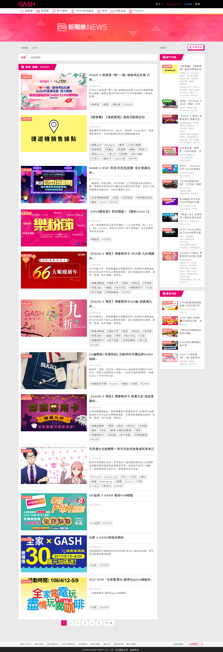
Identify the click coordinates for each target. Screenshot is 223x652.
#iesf (103, 202)
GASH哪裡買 (68, 644)
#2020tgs (184, 242)
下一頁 (109, 623)
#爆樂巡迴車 (185, 191)
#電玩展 (189, 236)
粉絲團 (188, 4)
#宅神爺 (147, 283)
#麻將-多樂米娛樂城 (120, 430)
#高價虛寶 (194, 247)
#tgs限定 (184, 247)
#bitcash (95, 477)
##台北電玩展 (186, 158)
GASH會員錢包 (84, 10)
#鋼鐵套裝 (185, 193)
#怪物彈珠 (96, 149)
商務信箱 (120, 10)
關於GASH (25, 644)
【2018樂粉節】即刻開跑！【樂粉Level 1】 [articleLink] (120, 211)
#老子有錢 (136, 154)
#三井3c (95, 158)
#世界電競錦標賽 (99, 197)
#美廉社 (109, 149)
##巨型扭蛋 (185, 160)
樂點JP (107, 644)
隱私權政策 (52, 644)
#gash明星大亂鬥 (188, 245)
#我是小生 (195, 221)
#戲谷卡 (107, 158)
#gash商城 (185, 209)
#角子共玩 (120, 287)
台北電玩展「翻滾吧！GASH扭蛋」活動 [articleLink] (190, 151)
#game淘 (120, 158)
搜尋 (198, 4)
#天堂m (194, 193)
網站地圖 (95, 644)
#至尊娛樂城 (111, 292)
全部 (23, 57)
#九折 (149, 287)
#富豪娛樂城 (97, 283)
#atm (194, 206)
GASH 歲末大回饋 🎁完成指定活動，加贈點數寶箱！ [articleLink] (191, 320)
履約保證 (39, 644)
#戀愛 (119, 481)
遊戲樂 (28, 10)
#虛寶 (105, 104)
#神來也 (135, 283)
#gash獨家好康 (187, 239)
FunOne (138, 10)
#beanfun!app (187, 173)
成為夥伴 (83, 644)
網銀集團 (118, 644)
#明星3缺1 (96, 287)
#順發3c (142, 149)
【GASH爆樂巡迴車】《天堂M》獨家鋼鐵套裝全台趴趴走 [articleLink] (191, 184)
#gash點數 (185, 176)
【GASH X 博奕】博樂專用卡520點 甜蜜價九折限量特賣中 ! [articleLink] (191, 256)
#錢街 (93, 430)
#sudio (114, 383)
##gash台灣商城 (188, 309)
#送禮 (134, 383)
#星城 (124, 283)
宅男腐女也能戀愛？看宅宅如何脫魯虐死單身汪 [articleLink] (121, 449)
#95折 (195, 209)
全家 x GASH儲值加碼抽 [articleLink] (106, 537)
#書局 (121, 145)
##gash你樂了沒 (188, 155)
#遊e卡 (112, 154)
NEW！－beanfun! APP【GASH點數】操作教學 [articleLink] (190, 169)
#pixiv (129, 481)
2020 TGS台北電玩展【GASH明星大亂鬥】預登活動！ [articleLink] (190, 232)
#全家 (93, 565)
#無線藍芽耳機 (98, 383)
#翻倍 (93, 202)
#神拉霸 (111, 435)
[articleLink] (54, 91)
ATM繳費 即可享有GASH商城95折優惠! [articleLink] (190, 202)
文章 (34, 48)
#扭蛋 (115, 197)
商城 (104, 10)
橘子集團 (131, 644)
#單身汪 (106, 486)
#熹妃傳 (116, 104)
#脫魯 (93, 481)
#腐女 (143, 477)
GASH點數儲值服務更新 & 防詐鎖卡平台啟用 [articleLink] (190, 305)
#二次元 (94, 486)
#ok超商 (95, 523)
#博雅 (110, 425)
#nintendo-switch (188, 110)
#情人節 (142, 340)
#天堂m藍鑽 (134, 145)
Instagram (172, 4)
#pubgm (110, 145)
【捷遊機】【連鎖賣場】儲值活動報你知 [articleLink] (117, 117)
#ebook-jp (106, 481)
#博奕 (118, 335)
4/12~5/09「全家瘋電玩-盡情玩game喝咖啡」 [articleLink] (121, 579)
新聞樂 (44, 10)
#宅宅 (133, 477)
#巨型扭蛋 (127, 197)
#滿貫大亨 (112, 283)
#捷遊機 (121, 149)
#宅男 (139, 481)
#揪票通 (94, 104)
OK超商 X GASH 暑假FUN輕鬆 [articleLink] (111, 495)
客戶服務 (61, 10)
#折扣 (103, 430)
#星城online (97, 154)
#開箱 (124, 383)
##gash (183, 312)
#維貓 (108, 287)
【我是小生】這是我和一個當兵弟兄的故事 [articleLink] (191, 217)
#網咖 (131, 149)
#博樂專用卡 (136, 287)
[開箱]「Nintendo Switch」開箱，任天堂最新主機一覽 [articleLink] (191, 104)
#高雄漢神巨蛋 (144, 197)
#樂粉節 (94, 239)
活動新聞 (35, 57)
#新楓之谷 (96, 145)
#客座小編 (191, 108)
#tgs (182, 236)
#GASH (128, 104)
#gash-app (111, 477)
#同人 (124, 477)
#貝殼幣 (123, 154)
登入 (158, 4)
